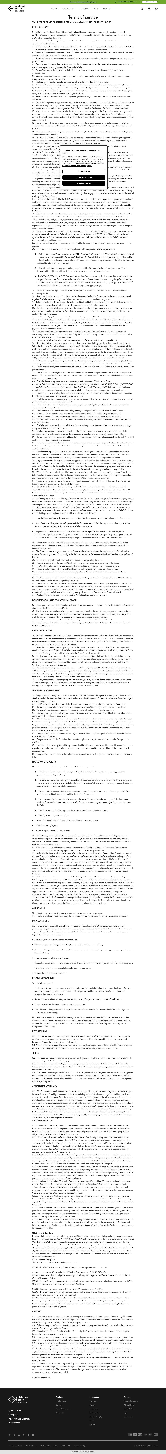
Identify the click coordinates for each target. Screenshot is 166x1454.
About (96, 9)
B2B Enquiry (149, 2)
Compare (13, 1414)
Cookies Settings (80, 1445)
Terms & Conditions (131, 1401)
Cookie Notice (129, 1409)
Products (55, 9)
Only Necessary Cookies (83, 177)
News (92, 1421)
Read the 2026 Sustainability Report (83, 2)
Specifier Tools (69, 9)
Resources (93, 1401)
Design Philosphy (96, 1417)
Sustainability (85, 9)
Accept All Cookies (84, 183)
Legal (125, 1413)
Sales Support (95, 1413)
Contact (106, 9)
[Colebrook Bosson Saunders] (16, 8)
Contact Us (94, 1409)
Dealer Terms (128, 1417)
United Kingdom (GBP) (126, 2)
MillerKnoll (83, 1451)
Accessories (14, 1422)
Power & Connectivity (19, 1419)
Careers (92, 1424)
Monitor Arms (15, 1410)
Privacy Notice (129, 1405)
